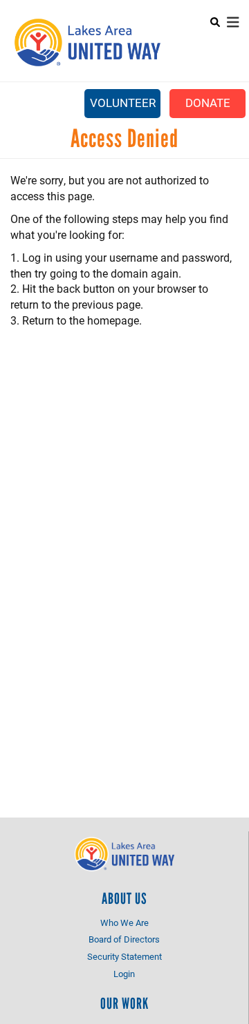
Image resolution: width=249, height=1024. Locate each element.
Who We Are (124, 922)
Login (124, 973)
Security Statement (124, 956)
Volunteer (123, 102)
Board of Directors (124, 939)
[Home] (86, 42)
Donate (207, 102)
